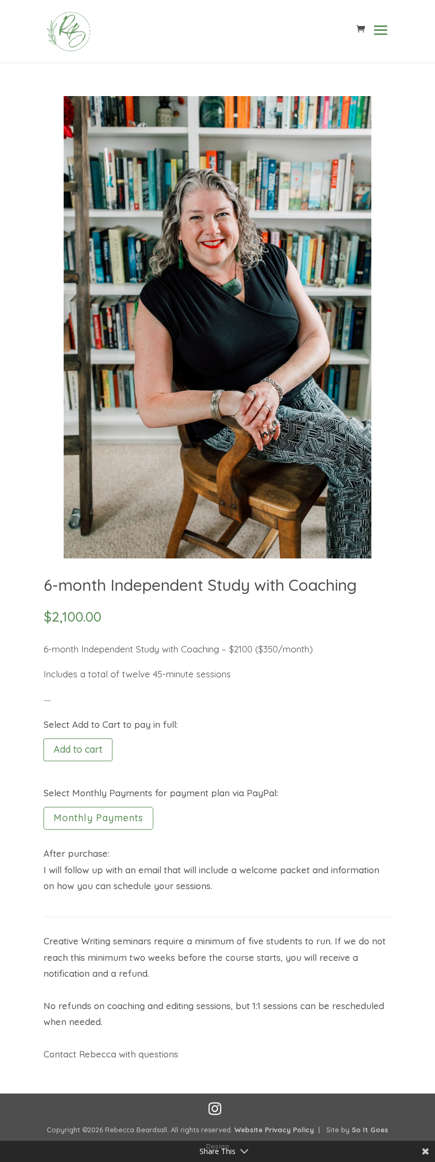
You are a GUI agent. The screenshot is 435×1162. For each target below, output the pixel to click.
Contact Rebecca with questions (111, 1054)
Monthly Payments (98, 818)
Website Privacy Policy (274, 1129)
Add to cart (78, 749)
